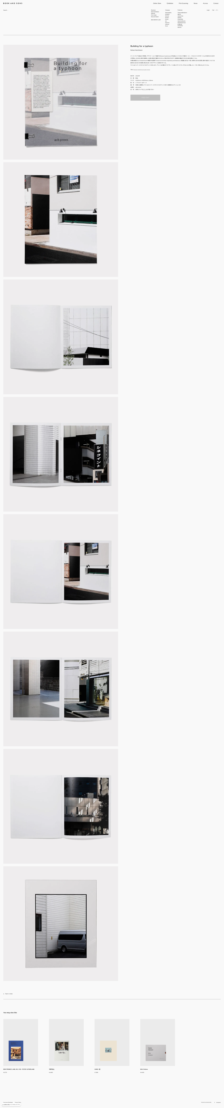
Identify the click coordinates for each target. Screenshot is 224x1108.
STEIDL (179, 17)
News (195, 3)
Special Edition (155, 12)
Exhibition (170, 3)
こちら (145, 89)
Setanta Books (182, 21)
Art (166, 21)
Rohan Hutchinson (138, 69)
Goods (167, 16)
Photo (166, 19)
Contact (215, 3)
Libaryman (180, 16)
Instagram (218, 1102)
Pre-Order (154, 15)
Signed (153, 13)
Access (205, 3)
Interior (167, 24)
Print (166, 26)
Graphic (167, 14)
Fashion (167, 22)
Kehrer (179, 27)
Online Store (157, 3)
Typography (168, 12)
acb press (147, 69)
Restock (153, 10)
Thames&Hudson (182, 12)
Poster (167, 17)
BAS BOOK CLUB (155, 20)
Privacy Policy (18, 1102)
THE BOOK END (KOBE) (206, 1102)
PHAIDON (180, 19)
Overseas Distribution (8, 1102)
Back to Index (9, 993)
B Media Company (180, 25)
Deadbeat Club (182, 22)
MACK (179, 14)
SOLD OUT (145, 97)
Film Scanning (183, 3)
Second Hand (154, 16)
